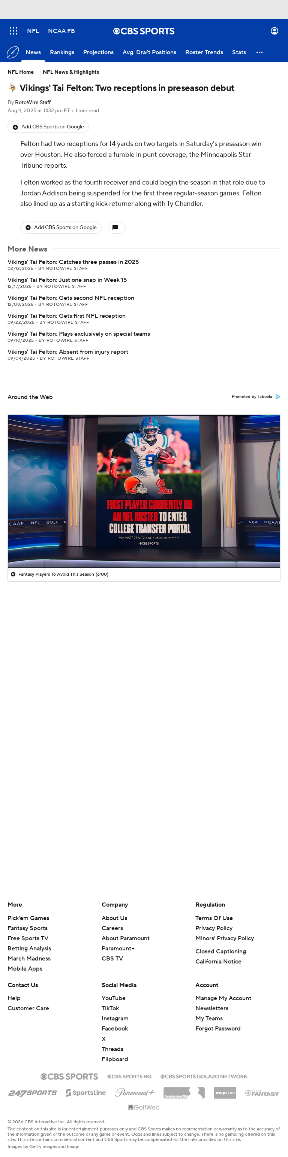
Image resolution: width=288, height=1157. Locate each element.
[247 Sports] (32, 1091)
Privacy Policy (213, 928)
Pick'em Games (28, 918)
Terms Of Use (214, 918)
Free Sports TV (28, 938)
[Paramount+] (134, 1091)
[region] (144, 491)
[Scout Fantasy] (262, 1092)
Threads (112, 1049)
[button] (13, 31)
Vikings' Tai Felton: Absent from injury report (68, 352)
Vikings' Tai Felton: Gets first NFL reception (67, 316)
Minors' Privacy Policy (224, 938)
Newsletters (211, 1008)
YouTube (114, 998)
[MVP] (225, 1090)
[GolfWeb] (144, 1107)
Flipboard (115, 1059)
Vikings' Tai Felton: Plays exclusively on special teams (79, 334)
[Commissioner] (184, 1090)
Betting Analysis (29, 948)
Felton (29, 144)
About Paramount (126, 938)
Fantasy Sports (28, 928)
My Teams (209, 1018)
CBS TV (112, 958)
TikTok (110, 1008)
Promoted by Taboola (252, 396)
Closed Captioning (220, 951)
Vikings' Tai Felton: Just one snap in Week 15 (67, 280)
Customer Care (28, 1008)
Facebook (115, 1028)
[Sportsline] (86, 1091)
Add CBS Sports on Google (52, 127)
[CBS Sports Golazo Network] (204, 1076)
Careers (112, 928)
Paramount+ (118, 948)
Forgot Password (218, 1028)
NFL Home (21, 72)
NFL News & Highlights (71, 72)
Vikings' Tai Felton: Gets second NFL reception (71, 298)
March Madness (29, 958)
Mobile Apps (25, 968)
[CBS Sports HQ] (129, 1076)
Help (14, 998)
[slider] (144, 546)
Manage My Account (223, 998)
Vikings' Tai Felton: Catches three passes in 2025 (73, 262)
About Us (114, 918)
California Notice (218, 961)
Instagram (115, 1018)
